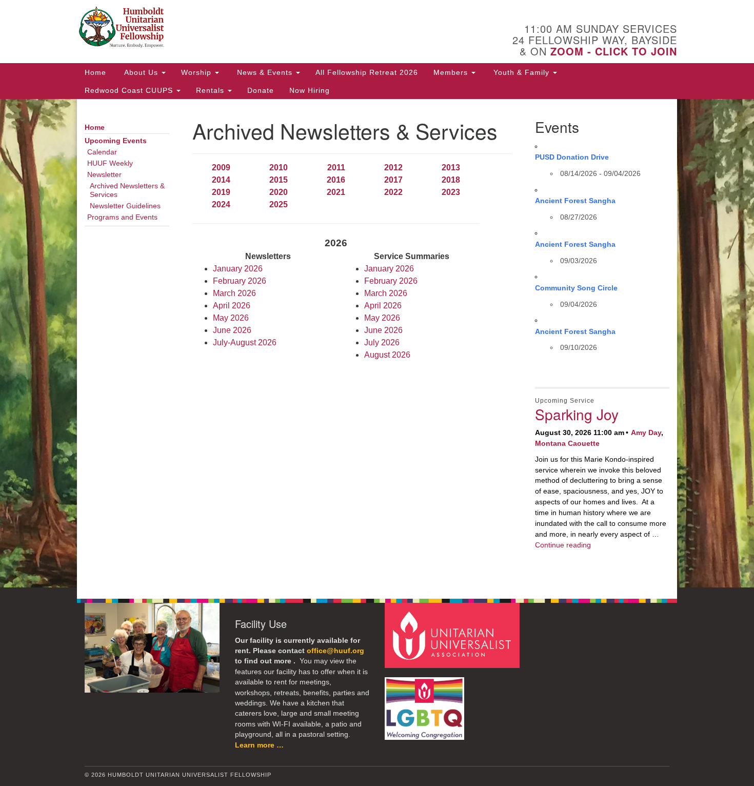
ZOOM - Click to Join (613, 51)
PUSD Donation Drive (572, 157)
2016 (336, 179)
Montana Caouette (567, 443)
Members (451, 72)
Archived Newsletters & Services (127, 190)
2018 (451, 179)
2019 (221, 192)
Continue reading (563, 545)
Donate (260, 90)
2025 (278, 204)
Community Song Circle (576, 288)
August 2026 (387, 354)
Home (95, 72)
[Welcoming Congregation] (426, 704)
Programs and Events (122, 217)
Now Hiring (309, 90)
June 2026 (232, 330)
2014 (221, 179)
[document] (377, 343)
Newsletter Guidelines (125, 206)
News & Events (264, 72)
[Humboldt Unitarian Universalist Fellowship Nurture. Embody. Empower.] (252, 28)
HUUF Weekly (110, 163)
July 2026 (382, 342)
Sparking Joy (577, 414)
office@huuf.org (335, 651)
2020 (278, 192)
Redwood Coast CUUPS (130, 90)
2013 (451, 167)
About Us (141, 72)
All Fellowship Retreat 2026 (366, 72)
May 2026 (231, 317)
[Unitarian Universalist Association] (453, 635)
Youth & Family (521, 72)
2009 (221, 167)
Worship (197, 72)
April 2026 (231, 305)
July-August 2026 (244, 342)
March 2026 (234, 293)
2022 (393, 192)
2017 (393, 179)
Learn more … (259, 745)
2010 (278, 167)
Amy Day (646, 432)
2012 (393, 167)
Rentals (211, 90)
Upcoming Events (116, 141)
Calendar (102, 152)
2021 (336, 192)
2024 (221, 204)
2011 (336, 167)
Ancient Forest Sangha (575, 200)
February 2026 (239, 281)
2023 (451, 192)
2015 (278, 179)
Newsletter (104, 175)
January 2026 (238, 268)
